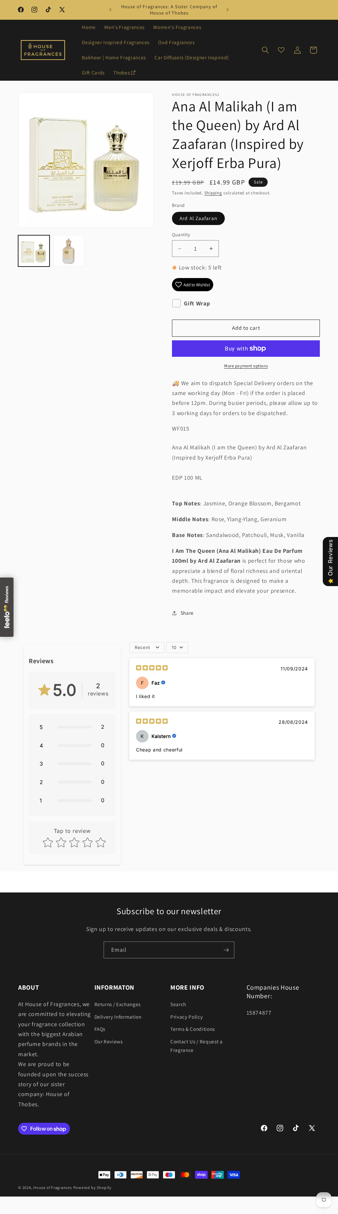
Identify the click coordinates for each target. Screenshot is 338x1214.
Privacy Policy (186, 1016)
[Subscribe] (226, 950)
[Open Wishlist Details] (281, 50)
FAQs (100, 1029)
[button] (265, 50)
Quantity (181, 234)
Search (178, 1004)
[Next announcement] (227, 10)
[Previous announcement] (110, 10)
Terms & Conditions (192, 1029)
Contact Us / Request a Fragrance (196, 1046)
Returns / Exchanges (117, 1004)
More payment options (246, 366)
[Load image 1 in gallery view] (34, 251)
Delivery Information (118, 1016)
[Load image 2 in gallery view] (68, 251)
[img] (152, 668)
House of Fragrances (52, 1187)
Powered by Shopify (92, 1187)
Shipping (213, 193)
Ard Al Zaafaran (198, 218)
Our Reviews (108, 1041)
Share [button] (187, 612)
